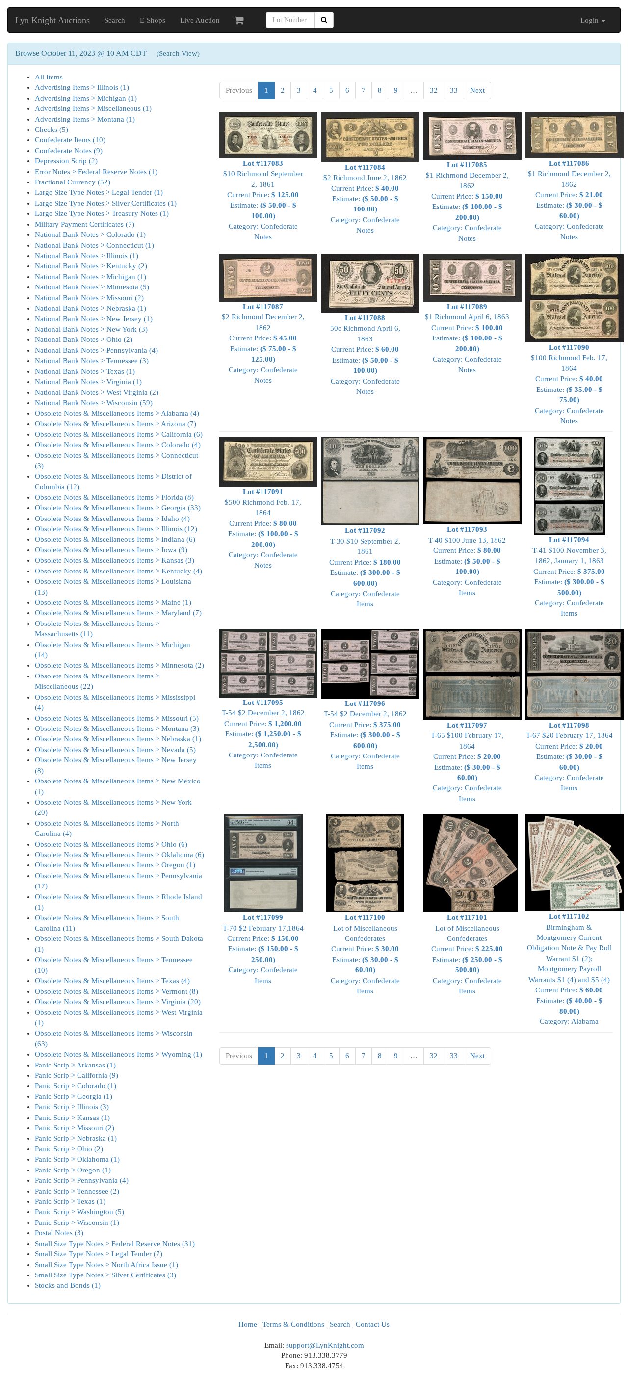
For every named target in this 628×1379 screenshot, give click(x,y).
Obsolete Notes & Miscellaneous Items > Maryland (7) (118, 613)
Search (115, 20)
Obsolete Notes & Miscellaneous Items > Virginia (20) (118, 1002)
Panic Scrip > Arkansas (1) (75, 1065)
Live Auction (200, 20)
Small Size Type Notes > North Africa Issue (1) (106, 1265)
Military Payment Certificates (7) (84, 224)
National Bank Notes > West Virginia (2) (96, 392)
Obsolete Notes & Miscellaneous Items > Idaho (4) (112, 518)
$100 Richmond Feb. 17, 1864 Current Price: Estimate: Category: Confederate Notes (569, 384)
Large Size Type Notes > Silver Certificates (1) (106, 203)
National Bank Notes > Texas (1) (85, 371)
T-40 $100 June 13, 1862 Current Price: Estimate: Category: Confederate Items (467, 561)
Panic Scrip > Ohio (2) (69, 1149)
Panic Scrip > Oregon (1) (73, 1170)
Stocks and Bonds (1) (68, 1285)
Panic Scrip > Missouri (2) (74, 1128)
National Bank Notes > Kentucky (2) (91, 266)
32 (434, 90)
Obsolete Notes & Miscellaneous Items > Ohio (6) (111, 844)
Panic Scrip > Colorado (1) (75, 1086)
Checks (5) (51, 129)
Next (477, 90)
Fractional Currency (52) (72, 182)
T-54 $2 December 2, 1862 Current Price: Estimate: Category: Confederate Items (263, 734)
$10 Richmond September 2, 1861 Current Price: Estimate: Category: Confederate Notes (263, 200)
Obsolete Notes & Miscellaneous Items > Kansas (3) (114, 560)
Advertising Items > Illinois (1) (82, 87)
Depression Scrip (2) (66, 161)
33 (454, 90)
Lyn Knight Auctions (52, 20)
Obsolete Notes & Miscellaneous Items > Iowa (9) (111, 550)
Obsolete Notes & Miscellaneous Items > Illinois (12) (116, 529)
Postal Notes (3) (59, 1233)
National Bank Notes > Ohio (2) (83, 339)
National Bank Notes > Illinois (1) (86, 256)
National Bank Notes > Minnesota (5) (92, 287)
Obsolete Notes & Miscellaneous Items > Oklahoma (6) (119, 855)
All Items (49, 77)
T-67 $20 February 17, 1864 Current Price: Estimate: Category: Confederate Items (569, 756)
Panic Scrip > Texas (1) (70, 1201)
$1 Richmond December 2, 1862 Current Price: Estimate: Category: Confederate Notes (467, 201)
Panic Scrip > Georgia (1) (73, 1096)
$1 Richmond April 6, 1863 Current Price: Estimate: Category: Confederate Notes (467, 338)
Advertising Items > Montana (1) (85, 119)
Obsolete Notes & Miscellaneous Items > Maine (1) (113, 602)
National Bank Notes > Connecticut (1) (94, 245)
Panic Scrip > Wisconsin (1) (77, 1222)
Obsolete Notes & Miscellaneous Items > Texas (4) (112, 981)
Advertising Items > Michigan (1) (86, 98)
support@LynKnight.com (325, 1345)
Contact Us (373, 1324)
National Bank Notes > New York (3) (91, 329)
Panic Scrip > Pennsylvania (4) (82, 1180)
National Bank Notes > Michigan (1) (90, 277)
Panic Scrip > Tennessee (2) (77, 1191)
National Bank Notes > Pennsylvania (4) (96, 350)
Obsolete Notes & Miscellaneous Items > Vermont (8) (116, 991)
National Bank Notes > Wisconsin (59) (94, 403)
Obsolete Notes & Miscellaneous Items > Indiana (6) (115, 539)
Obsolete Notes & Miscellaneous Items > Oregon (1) (115, 865)
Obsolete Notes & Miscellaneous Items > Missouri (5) (117, 718)
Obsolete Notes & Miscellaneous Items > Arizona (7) (115, 424)
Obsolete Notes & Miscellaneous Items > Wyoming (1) (118, 1054)
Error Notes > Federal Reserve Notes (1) (96, 172)
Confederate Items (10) (70, 140)
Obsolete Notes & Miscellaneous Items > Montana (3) (117, 728)
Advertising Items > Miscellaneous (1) (93, 108)
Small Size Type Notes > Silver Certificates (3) (105, 1275)
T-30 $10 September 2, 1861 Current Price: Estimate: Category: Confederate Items (365, 567)
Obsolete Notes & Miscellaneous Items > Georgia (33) (118, 508)
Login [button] (590, 20)
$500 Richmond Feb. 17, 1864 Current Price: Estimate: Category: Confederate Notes (263, 528)
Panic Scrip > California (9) (76, 1075)
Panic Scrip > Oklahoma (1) (77, 1159)
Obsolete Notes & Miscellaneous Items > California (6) (119, 434)
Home (247, 1324)
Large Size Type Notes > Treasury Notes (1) (102, 213)
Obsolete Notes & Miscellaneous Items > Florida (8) (114, 497)
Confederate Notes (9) (69, 151)
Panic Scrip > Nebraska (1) (76, 1138)
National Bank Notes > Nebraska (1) (90, 308)
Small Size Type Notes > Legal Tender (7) (98, 1254)
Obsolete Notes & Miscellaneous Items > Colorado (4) (118, 445)
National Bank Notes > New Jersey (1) (94, 319)
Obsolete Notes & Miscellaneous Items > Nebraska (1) (118, 739)
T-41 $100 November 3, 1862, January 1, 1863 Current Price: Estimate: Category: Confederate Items (569, 576)
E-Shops (152, 20)
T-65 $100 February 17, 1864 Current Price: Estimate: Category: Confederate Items (467, 762)
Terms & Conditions (293, 1324)
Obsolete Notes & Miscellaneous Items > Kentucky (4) (118, 571)
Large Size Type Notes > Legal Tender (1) (99, 192)
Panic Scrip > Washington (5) (79, 1212)
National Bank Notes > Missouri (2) (89, 298)
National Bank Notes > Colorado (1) (90, 234)
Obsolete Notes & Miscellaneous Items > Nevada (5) (115, 750)
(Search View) (178, 53)
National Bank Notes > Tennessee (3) (92, 360)
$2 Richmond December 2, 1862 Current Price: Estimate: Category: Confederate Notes (263, 343)
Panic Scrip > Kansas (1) (72, 1117)
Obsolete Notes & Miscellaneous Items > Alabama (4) (117, 413)
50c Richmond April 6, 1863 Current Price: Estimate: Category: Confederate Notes (365, 354)
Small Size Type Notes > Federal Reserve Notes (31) (115, 1244)
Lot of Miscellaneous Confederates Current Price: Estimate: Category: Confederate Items (365, 954)
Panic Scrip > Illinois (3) (72, 1107)
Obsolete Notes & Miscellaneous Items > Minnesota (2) (119, 665)
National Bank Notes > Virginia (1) (88, 382)
